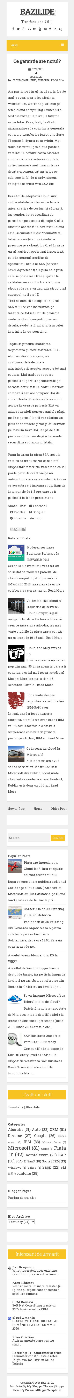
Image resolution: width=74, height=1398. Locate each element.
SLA (61, 80)
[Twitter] (18, 29)
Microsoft (19, 1148)
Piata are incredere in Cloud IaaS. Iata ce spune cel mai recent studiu (43, 868)
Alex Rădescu (23, 1283)
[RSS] (55, 29)
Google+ (38, 512)
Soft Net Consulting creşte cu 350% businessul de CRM (34, 1307)
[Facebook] (13, 29)
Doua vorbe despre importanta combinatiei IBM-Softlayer (45, 701)
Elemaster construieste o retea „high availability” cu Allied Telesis (35, 1360)
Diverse (15, 1135)
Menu (14, 45)
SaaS (31, 1161)
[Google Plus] (23, 29)
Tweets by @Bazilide (24, 1107)
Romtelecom (37, 1154)
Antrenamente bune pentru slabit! (33, 1342)
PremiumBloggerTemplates (43, 1390)
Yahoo (32, 1167)
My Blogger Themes (40, 1386)
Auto (36, 1129)
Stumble (19, 518)
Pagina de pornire (22, 1197)
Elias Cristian (23, 1337)
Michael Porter (51, 1142)
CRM (54, 1129)
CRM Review (22, 1302)
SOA (19, 1161)
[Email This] (12, 529)
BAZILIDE (37, 11)
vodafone (22, 1173)
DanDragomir (23, 1267)
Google (40, 1135)
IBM (27, 1141)
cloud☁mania (23, 1318)
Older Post (59, 808)
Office (45, 1149)
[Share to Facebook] (24, 529)
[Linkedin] (29, 29)
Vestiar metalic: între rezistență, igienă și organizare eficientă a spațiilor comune (36, 1290)
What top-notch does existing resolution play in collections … (35, 1272)
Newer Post (16, 808)
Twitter (19, 512)
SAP (62, 1154)
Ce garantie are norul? (37, 61)
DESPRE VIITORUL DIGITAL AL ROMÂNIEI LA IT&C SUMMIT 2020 (35, 1324)
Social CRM (51, 1161)
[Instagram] (34, 29)
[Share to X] (20, 529)
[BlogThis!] (16, 529)
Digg (38, 518)
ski (63, 1167)
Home (38, 808)
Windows (14, 1167)
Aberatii (15, 1129)
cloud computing (24, 80)
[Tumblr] (50, 29)
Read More (56, 590)
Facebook (39, 506)
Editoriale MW (48, 80)
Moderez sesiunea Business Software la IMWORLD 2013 (43, 553)
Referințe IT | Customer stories (36, 1353)
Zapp (46, 1167)
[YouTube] (40, 29)
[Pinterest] (45, 29)
